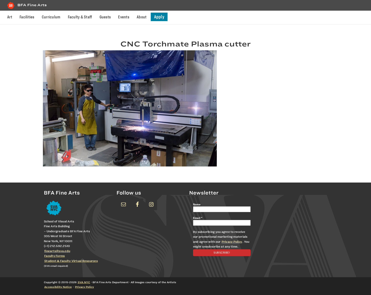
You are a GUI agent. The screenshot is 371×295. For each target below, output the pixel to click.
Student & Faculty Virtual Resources (71, 261)
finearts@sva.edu (57, 251)
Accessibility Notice (58, 287)
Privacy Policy (232, 242)
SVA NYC (84, 282)
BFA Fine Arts (32, 5)
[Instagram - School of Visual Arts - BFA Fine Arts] (151, 204)
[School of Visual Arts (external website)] (11, 9)
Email (197, 218)
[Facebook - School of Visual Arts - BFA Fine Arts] (137, 204)
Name (197, 204)
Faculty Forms (54, 256)
